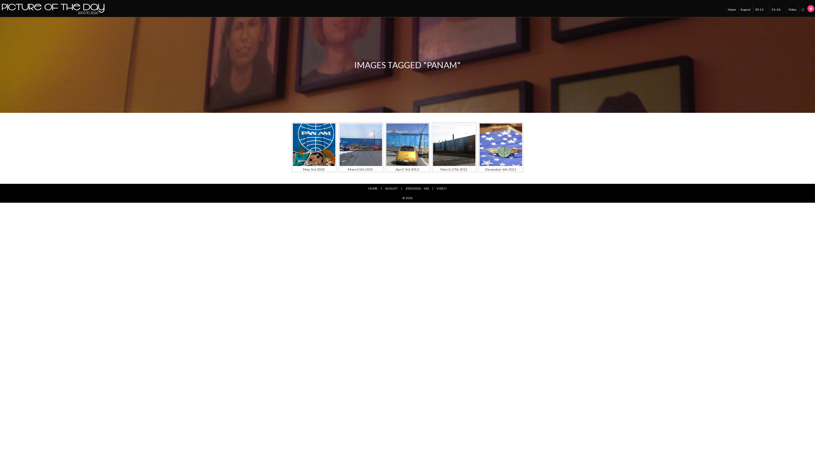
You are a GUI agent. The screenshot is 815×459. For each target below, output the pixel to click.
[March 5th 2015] (361, 144)
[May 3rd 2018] (314, 144)
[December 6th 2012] (501, 144)
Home (732, 9)
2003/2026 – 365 (417, 188)
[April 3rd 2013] (407, 144)
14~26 (775, 9)
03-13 (759, 9)
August (746, 9)
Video (792, 9)
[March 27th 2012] (454, 144)
